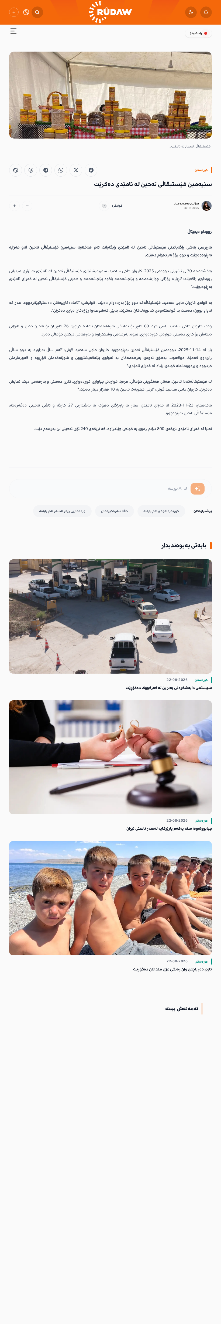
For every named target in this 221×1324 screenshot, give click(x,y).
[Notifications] (206, 12)
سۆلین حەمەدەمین (186, 203)
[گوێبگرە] (104, 206)
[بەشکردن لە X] (76, 170)
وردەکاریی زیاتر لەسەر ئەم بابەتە (62, 511)
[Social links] (13, 12)
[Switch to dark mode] (191, 12)
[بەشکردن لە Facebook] (91, 170)
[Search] (37, 12)
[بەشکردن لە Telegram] (45, 170)
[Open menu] (13, 32)
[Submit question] (198, 489)
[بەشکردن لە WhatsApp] (60, 170)
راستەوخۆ (196, 33)
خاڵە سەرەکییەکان (114, 511)
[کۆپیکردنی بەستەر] (15, 170)
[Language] (26, 12)
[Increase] (14, 206)
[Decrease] (27, 206)
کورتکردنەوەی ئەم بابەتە (161, 511)
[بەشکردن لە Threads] (30, 170)
